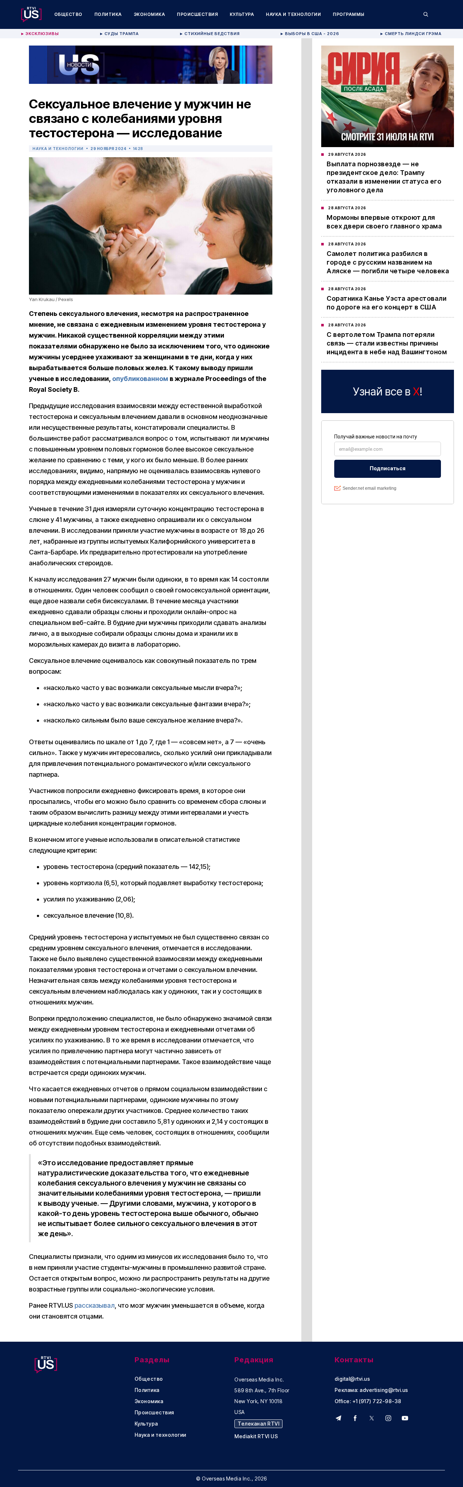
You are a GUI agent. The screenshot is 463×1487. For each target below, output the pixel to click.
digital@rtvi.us (352, 1379)
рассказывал (95, 1305)
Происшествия (197, 14)
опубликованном (140, 378)
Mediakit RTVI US (256, 1436)
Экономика (149, 14)
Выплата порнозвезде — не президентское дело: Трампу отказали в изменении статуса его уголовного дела (384, 177)
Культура (242, 14)
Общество (68, 14)
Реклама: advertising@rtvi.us (371, 1390)
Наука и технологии (293, 14)
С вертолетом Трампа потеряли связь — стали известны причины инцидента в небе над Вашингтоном (387, 343)
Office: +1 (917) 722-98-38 (368, 1401)
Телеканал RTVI (258, 1423)
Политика (108, 14)
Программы (349, 14)
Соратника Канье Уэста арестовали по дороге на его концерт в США (386, 303)
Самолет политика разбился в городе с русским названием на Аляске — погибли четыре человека (388, 262)
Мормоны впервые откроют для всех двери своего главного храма (384, 222)
